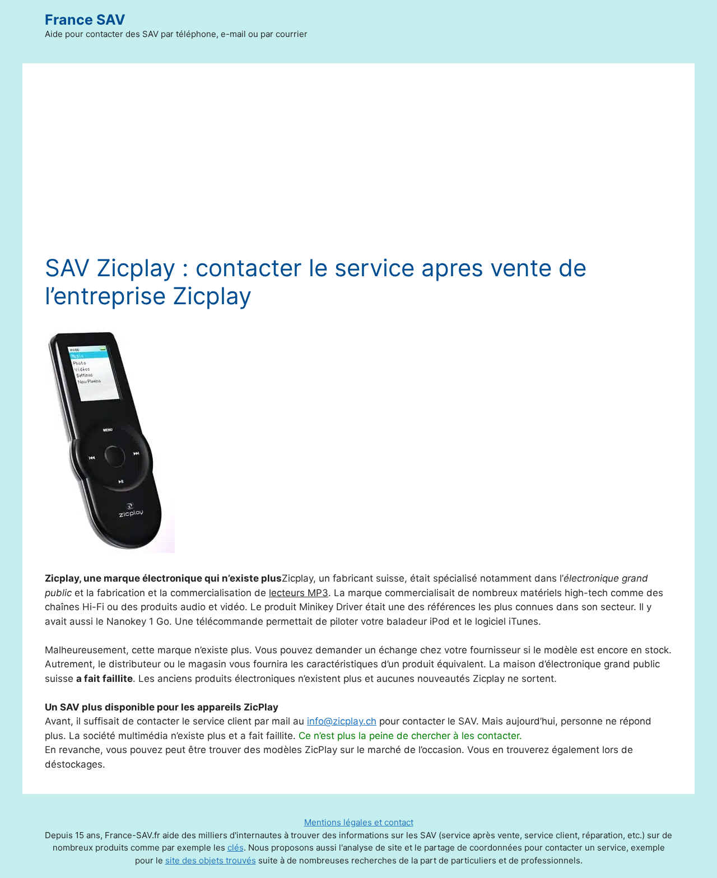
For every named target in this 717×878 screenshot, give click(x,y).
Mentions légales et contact (358, 822)
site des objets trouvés (210, 860)
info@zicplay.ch (341, 721)
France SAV (85, 19)
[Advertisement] (358, 169)
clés (235, 847)
